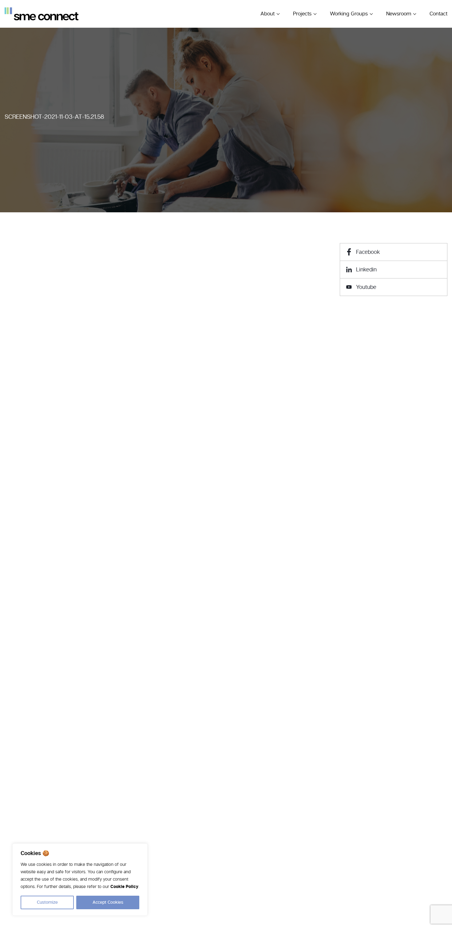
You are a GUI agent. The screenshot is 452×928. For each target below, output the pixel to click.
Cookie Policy (124, 887)
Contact (438, 13)
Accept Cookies (108, 902)
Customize (47, 902)
